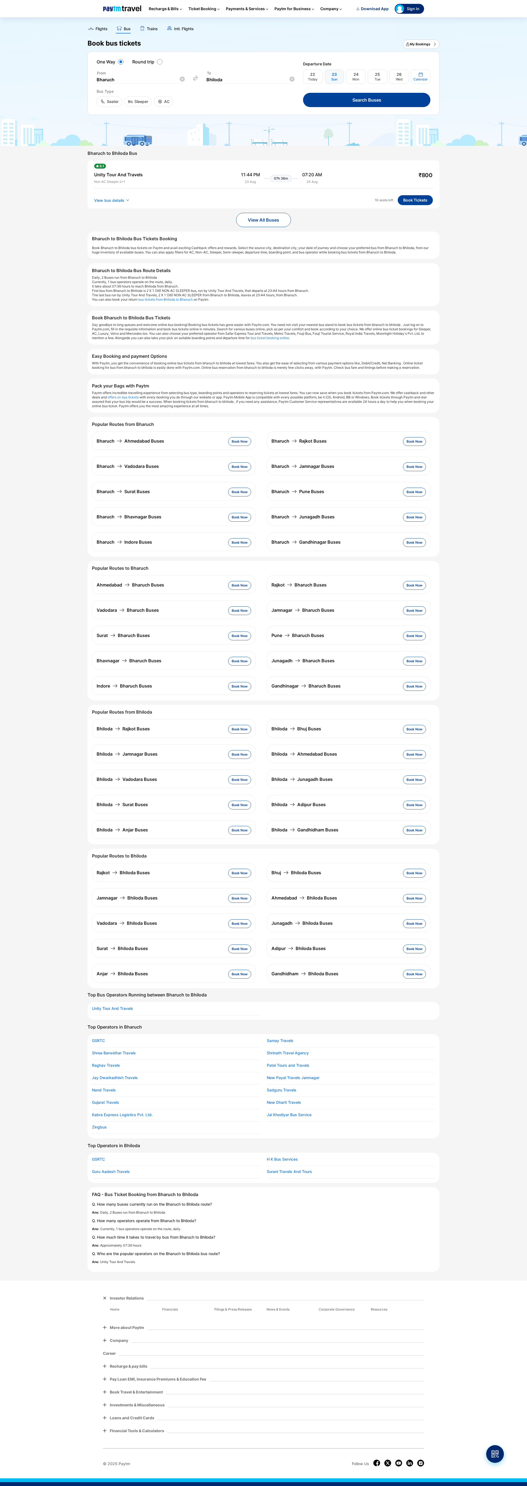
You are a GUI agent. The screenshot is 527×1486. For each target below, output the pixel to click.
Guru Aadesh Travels (111, 1171)
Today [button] (313, 79)
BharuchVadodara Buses (128, 466)
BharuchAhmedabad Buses (130, 441)
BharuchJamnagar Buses (302, 466)
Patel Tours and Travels (288, 1065)
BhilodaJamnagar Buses (127, 754)
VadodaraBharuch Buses (128, 610)
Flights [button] (102, 29)
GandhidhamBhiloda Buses (304, 973)
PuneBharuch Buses (297, 635)
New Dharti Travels (284, 1102)
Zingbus (99, 1127)
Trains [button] (152, 29)
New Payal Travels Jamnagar (293, 1078)
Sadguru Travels (281, 1090)
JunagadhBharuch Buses (303, 660)
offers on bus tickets (123, 397)
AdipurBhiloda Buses (298, 948)
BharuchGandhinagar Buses (306, 542)
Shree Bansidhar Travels (114, 1053)
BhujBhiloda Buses (296, 872)
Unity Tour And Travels (112, 1008)
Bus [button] (127, 29)
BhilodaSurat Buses (122, 804)
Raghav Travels (106, 1065)
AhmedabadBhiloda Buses (304, 898)
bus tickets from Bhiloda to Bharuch (165, 299)
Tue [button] (377, 79)
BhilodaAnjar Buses (122, 830)
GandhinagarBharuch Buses (306, 686)
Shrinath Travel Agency (288, 1053)
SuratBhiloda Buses (122, 948)
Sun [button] (334, 79)
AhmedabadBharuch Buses (130, 585)
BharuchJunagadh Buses (303, 516)
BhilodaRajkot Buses (123, 728)
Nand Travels (104, 1090)
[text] (263, 27)
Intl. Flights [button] (184, 29)
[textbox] (140, 79)
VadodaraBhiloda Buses (127, 923)
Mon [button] (355, 79)
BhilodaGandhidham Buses (304, 830)
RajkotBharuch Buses (299, 585)
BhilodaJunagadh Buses (302, 779)
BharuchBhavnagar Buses (129, 516)
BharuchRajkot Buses (299, 441)
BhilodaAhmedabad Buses (304, 754)
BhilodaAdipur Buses (298, 804)
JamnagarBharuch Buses (302, 610)
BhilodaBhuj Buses (296, 728)
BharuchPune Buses (297, 491)
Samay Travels (280, 1040)
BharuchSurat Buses (123, 491)
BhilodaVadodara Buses (127, 779)
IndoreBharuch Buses (124, 686)
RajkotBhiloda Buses (123, 872)
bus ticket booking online (270, 338)
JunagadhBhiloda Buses (302, 923)
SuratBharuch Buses (123, 635)
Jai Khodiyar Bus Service (289, 1115)
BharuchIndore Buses (124, 542)
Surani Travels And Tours (289, 1171)
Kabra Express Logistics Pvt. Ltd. (122, 1115)
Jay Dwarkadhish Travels (115, 1078)
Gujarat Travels (105, 1102)
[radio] (111, 61)
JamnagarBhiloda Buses (127, 898)
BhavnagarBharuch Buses (129, 660)
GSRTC (98, 1040)
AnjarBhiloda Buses (122, 973)
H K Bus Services (282, 1159)
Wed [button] (399, 79)
